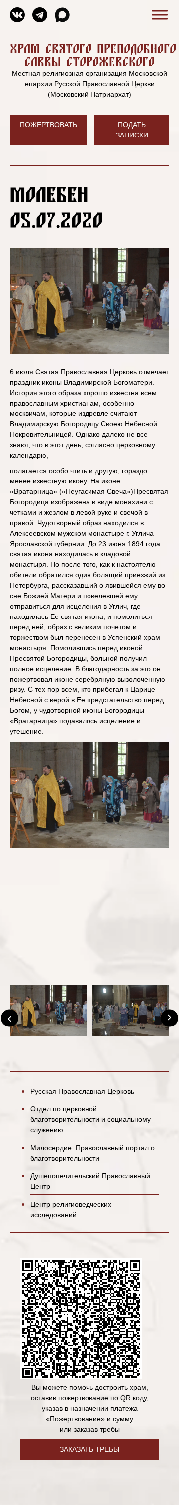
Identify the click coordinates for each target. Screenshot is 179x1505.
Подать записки (132, 130)
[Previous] (9, 1018)
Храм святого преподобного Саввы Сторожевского (93, 55)
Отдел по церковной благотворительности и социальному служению (90, 1119)
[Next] (169, 1018)
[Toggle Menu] (158, 14)
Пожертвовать (48, 125)
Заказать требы (89, 1449)
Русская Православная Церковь (82, 1091)
